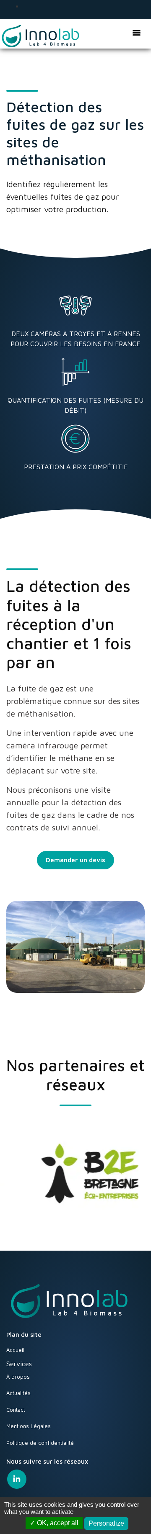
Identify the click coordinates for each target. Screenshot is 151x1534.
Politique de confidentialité (40, 1442)
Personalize (106, 1523)
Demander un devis (75, 859)
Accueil (15, 1349)
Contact (15, 1409)
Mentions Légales (28, 1426)
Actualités (18, 1393)
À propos (18, 1376)
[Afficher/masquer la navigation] (136, 32)
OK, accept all (56, 1522)
